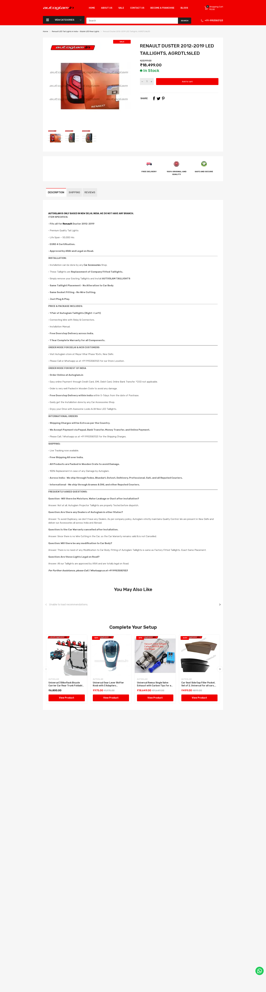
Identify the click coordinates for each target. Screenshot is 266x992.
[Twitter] (158, 98)
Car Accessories (92, 265)
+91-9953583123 (214, 20)
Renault (67, 223)
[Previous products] (46, 604)
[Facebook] (154, 98)
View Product (66, 697)
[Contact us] (259, 971)
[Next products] (220, 604)
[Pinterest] (163, 98)
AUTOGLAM (54, 213)
